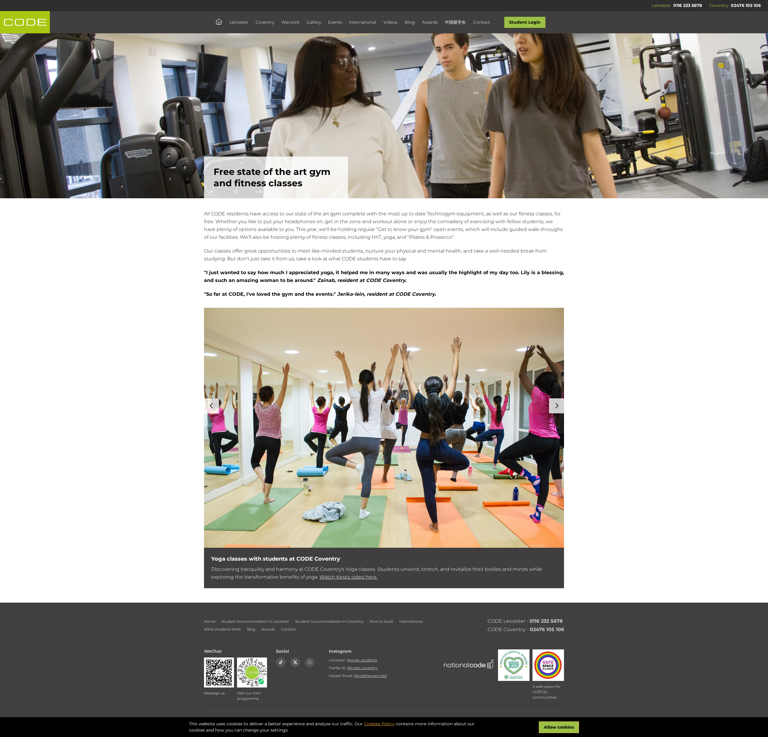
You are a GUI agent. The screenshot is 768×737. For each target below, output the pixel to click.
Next (556, 405)
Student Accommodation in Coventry (329, 621)
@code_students (362, 660)
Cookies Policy (379, 724)
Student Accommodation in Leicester (255, 621)
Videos (390, 22)
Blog (410, 22)
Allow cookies (559, 727)
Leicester (239, 22)
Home (209, 621)
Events (335, 22)
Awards (430, 22)
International (362, 22)
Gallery (314, 22)
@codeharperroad (370, 675)
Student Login (525, 22)
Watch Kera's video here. (348, 577)
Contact (481, 22)
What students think (222, 629)
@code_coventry (362, 668)
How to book (381, 621)
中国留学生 (455, 22)
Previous (211, 405)
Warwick (290, 22)
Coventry (265, 22)
